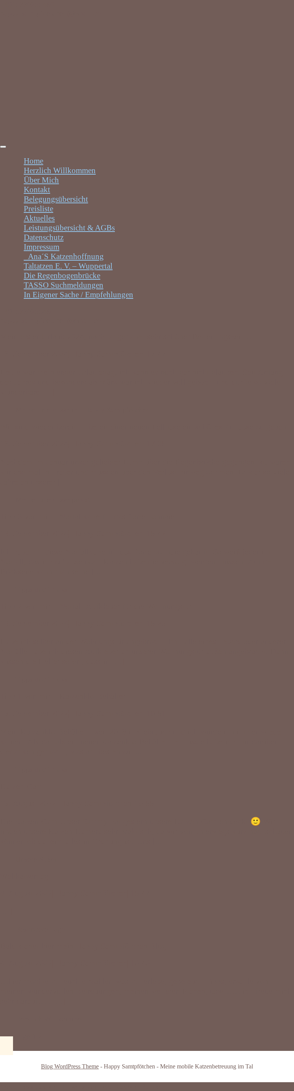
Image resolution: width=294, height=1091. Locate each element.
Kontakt (37, 189)
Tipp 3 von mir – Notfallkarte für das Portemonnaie (87, 516)
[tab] (3, 147)
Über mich (41, 180)
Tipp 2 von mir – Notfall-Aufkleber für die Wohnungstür (96, 606)
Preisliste (38, 208)
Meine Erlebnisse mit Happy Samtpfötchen (82, 409)
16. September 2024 (34, 353)
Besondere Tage (40, 929)
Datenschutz (44, 237)
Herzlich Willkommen (60, 170)
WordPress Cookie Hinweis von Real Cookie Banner (81, 1086)
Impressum (41, 246)
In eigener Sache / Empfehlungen (78, 294)
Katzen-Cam (21, 786)
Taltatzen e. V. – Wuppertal (68, 266)
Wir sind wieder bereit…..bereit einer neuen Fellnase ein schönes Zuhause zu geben (143, 426)
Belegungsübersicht (56, 199)
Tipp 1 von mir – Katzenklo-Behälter (63, 696)
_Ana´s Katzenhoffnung (64, 256)
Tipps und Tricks (41, 589)
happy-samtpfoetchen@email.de (50, 13)
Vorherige (15, 1036)
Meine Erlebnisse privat (52, 499)
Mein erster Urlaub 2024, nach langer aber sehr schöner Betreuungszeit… (126, 336)
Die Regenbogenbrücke (62, 275)
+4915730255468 (27, 4)
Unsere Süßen (36, 859)
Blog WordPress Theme (70, 1066)
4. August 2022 (26, 963)
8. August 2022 (26, 893)
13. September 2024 (34, 533)
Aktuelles (39, 218)
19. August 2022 (28, 803)
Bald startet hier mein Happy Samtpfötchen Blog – (86, 946)
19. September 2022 (34, 713)
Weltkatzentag (24, 876)
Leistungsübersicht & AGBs (69, 227)
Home (33, 160)
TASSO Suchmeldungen (63, 285)
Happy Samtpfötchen (107, 353)
